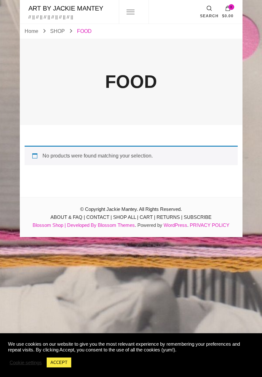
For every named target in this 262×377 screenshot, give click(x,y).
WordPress (175, 225)
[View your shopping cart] (228, 10)
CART (146, 217)
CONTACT (97, 217)
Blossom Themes (116, 225)
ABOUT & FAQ (66, 217)
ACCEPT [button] (58, 362)
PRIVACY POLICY (209, 225)
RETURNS (168, 217)
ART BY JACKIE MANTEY (65, 8)
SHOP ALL (124, 217)
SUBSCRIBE (198, 217)
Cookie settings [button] (26, 362)
